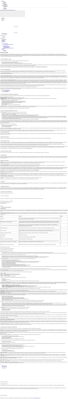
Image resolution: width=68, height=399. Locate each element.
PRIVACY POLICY (4, 366)
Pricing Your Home (5, 45)
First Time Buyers (5, 43)
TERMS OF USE (4, 365)
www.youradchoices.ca (7, 90)
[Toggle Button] (12, 13)
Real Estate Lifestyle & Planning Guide (8, 44)
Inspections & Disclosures (6, 46)
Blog (2, 49)
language (4, 50)
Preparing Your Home (6, 47)
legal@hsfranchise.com (29, 148)
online (9, 309)
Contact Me (3, 48)
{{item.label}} (5, 4)
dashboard (4, 2)
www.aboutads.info (5, 91)
